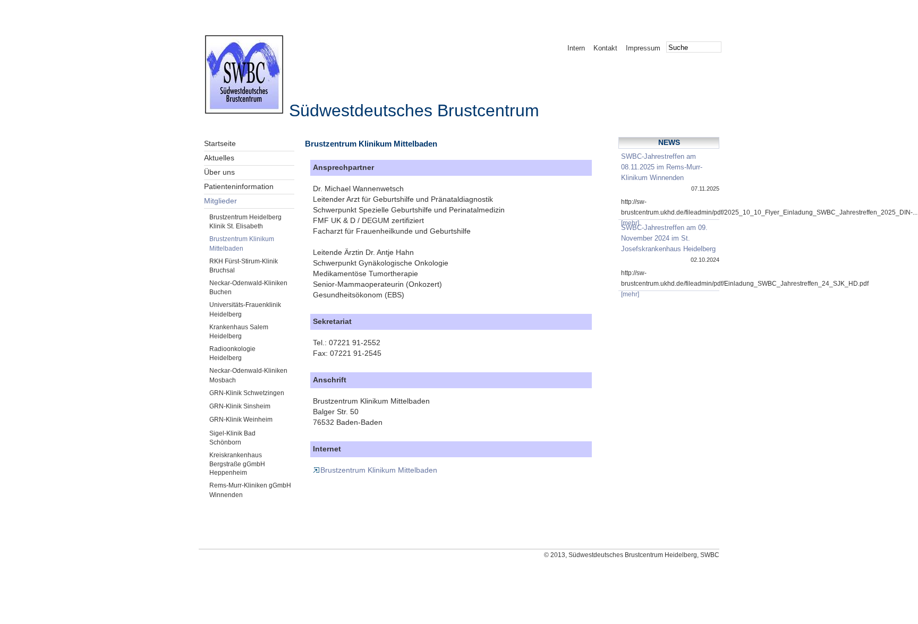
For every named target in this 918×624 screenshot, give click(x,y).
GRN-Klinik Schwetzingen (246, 393)
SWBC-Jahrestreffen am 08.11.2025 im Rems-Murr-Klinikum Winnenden (661, 167)
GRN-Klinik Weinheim (241, 419)
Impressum (643, 48)
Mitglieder (220, 201)
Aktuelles (219, 158)
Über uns (219, 172)
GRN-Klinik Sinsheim (239, 406)
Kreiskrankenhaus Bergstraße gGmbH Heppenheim (237, 464)
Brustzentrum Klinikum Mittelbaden (378, 470)
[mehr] (630, 223)
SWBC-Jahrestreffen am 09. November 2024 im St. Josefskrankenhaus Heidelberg (668, 238)
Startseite (220, 144)
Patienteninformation (239, 187)
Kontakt (605, 48)
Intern (576, 48)
